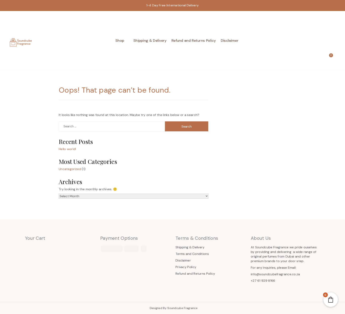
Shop (119, 40)
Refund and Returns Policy (194, 40)
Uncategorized (70, 169)
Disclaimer (230, 40)
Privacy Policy (185, 267)
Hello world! (67, 149)
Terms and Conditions (192, 254)
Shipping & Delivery (150, 40)
